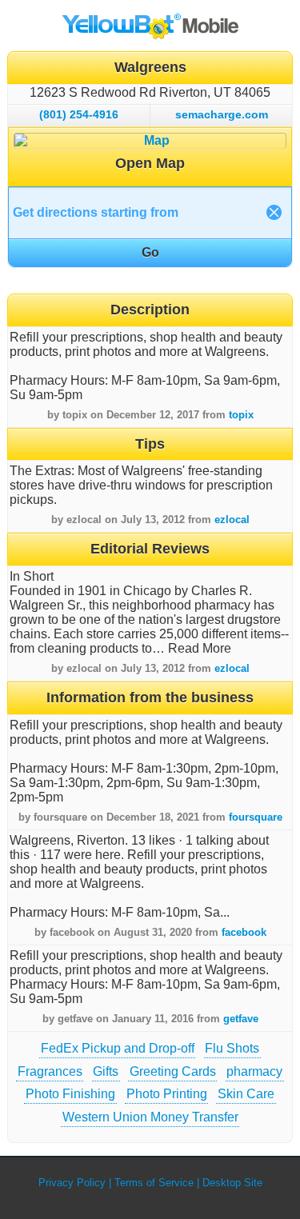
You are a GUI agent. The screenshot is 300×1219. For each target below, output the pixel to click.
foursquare (255, 817)
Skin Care (246, 1094)
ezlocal (232, 520)
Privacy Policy (72, 1183)
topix (241, 415)
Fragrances (50, 1071)
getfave (240, 1019)
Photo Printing (166, 1094)
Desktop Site (232, 1183)
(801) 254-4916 (78, 114)
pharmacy (254, 1071)
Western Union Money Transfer (150, 1117)
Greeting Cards (173, 1071)
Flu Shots (232, 1048)
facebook (244, 932)
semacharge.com (221, 114)
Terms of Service (154, 1183)
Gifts (105, 1071)
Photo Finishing (70, 1094)
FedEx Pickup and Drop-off (117, 1048)
